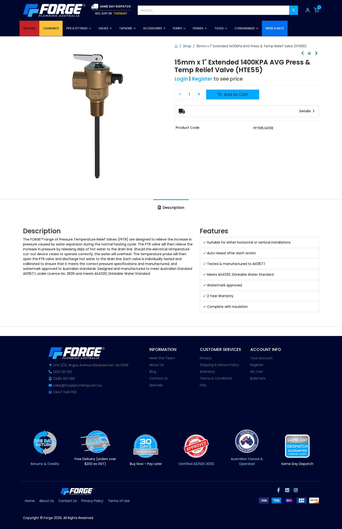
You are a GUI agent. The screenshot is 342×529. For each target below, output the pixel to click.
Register (202, 78)
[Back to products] (309, 53)
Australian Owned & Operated (247, 461)
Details (305, 111)
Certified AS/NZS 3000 (196, 463)
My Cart (256, 371)
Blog (152, 371)
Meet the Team (162, 358)
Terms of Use (119, 500)
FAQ (203, 385)
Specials (156, 385)
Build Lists (257, 378)
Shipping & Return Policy (219, 365)
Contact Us (158, 378)
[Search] (293, 10)
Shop (187, 46)
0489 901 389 (64, 378)
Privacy (205, 358)
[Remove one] (179, 94)
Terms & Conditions (216, 378)
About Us (156, 365)
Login (181, 78)
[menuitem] (29, 28)
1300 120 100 (62, 372)
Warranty (207, 371)
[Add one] (199, 94)
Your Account (261, 358)
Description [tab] (173, 207)
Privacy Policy (92, 500)
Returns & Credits (45, 463)
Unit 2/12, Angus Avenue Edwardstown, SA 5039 (90, 365)
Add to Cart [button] (235, 94)
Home (30, 500)
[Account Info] (307, 10)
